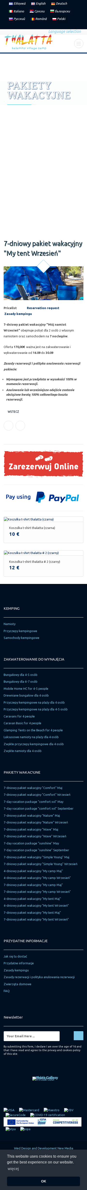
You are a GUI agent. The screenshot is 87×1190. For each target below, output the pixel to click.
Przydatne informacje (19, 963)
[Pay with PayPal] (43, 496)
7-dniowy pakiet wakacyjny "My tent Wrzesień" (36, 919)
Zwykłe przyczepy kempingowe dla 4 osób (34, 744)
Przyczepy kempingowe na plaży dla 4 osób (34, 702)
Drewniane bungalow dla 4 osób (26, 695)
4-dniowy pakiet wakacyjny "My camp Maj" (33, 871)
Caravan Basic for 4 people (22, 723)
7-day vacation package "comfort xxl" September (38, 808)
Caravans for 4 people (19, 716)
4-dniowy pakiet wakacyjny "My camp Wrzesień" (37, 877)
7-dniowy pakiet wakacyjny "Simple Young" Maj (36, 857)
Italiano (18, 11)
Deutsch (61, 3)
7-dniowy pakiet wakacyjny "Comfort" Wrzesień (37, 794)
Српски (39, 11)
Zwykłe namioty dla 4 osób (23, 750)
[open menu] (78, 43)
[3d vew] (43, 1079)
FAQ (7, 991)
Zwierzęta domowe (17, 984)
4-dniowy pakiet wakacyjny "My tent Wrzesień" (36, 905)
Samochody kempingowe (21, 637)
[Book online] (43, 463)
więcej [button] (13, 1169)
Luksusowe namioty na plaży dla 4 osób (31, 737)
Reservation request (43, 308)
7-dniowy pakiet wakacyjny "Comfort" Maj (33, 787)
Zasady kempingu (16, 970)
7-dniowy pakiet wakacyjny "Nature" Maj (32, 815)
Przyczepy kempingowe (20, 631)
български (62, 11)
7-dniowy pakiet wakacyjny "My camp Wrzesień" (37, 891)
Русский (19, 18)
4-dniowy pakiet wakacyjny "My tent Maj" (32, 898)
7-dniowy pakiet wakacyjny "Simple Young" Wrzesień (40, 864)
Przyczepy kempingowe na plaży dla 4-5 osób (36, 709)
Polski (60, 18)
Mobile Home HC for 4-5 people (26, 688)
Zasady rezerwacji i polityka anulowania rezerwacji (39, 977)
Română (41, 18)
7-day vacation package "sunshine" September (36, 850)
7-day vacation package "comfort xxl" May (33, 801)
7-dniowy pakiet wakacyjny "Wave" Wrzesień (35, 836)
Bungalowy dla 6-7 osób (20, 681)
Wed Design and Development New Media (43, 1148)
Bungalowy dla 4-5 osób (20, 674)
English (40, 3)
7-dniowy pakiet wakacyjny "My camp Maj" (33, 884)
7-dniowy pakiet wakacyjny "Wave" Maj (31, 829)
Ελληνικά (19, 3)
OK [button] (43, 1181)
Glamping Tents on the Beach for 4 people (33, 730)
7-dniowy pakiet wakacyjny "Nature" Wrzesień (36, 822)
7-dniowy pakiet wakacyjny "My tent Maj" (32, 912)
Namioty (9, 624)
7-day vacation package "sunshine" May (31, 843)
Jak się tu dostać (15, 956)
